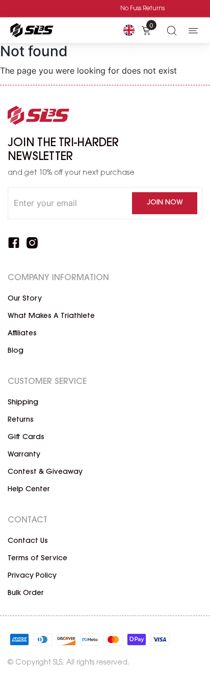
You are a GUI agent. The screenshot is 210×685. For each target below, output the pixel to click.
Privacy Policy (32, 576)
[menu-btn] (193, 30)
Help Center (29, 489)
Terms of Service (37, 558)
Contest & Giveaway (45, 472)
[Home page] (31, 30)
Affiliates (22, 333)
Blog (15, 351)
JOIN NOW (165, 203)
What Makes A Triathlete (51, 316)
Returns (21, 420)
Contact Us (28, 541)
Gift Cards (26, 437)
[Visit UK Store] (129, 30)
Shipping (23, 402)
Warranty (24, 455)
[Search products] (172, 30)
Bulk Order (26, 593)
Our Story (25, 299)
